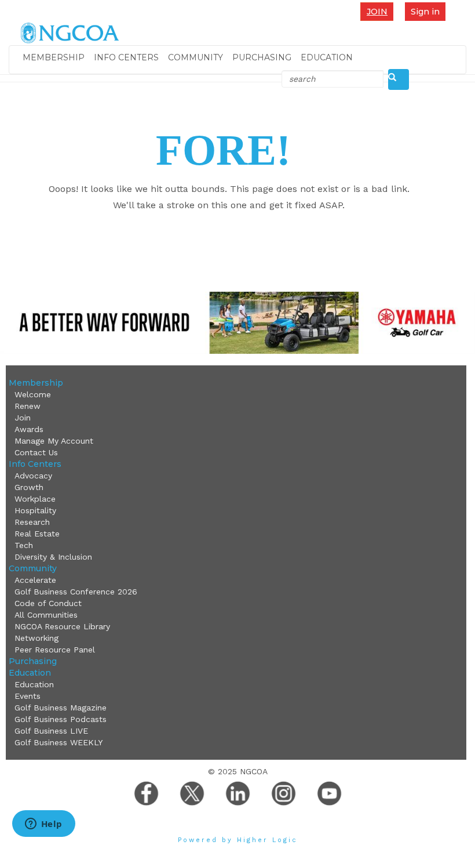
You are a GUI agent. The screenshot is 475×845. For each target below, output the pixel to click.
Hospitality (35, 510)
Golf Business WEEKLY (58, 742)
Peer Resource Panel (54, 649)
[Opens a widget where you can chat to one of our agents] (43, 824)
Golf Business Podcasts (60, 719)
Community (195, 57)
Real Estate (37, 533)
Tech (23, 545)
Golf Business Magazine (60, 707)
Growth (28, 487)
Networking (36, 638)
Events (27, 696)
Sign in (425, 11)
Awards (28, 429)
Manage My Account (53, 440)
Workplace (35, 498)
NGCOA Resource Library (62, 626)
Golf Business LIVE (51, 730)
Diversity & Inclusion (53, 556)
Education (327, 57)
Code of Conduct (48, 603)
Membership (54, 57)
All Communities (46, 614)
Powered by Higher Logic (238, 840)
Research (32, 522)
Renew (27, 406)
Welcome (32, 394)
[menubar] (379, 11)
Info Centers (126, 57)
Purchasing (261, 57)
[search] (398, 79)
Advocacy (33, 475)
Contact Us (36, 452)
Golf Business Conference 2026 (75, 591)
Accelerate (35, 580)
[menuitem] (379, 11)
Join (377, 11)
